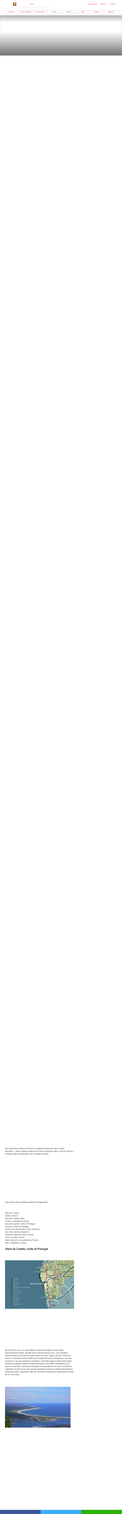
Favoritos (112, 4)
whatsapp (101, 1512)
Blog (54, 12)
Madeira (111, 12)
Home (32, 4)
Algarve (96, 12)
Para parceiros (92, 4)
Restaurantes (40, 12)
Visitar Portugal (26, 12)
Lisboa (68, 12)
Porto (82, 12)
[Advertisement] (40, 1183)
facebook (20, 1512)
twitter (61, 1512)
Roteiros (103, 4)
